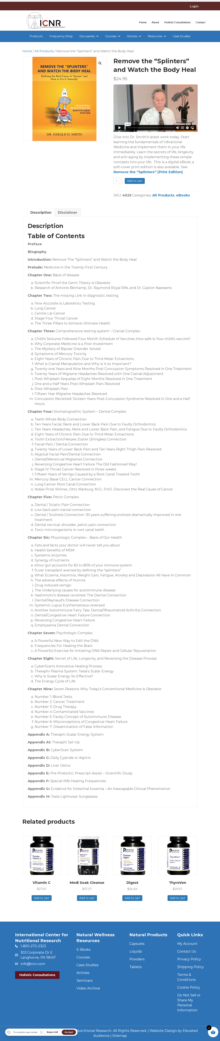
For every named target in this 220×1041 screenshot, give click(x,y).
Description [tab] (40, 212)
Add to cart (134, 180)
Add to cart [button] (41, 898)
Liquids (135, 951)
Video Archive (88, 988)
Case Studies (87, 965)
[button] (100, 63)
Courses (83, 957)
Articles (82, 973)
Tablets (135, 967)
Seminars (84, 980)
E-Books (83, 949)
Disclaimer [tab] (67, 212)
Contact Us (186, 951)
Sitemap (119, 1036)
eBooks (183, 195)
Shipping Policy (190, 967)
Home (27, 51)
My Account (187, 944)
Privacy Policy (189, 959)
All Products (44, 51)
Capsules (137, 944)
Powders (137, 959)
